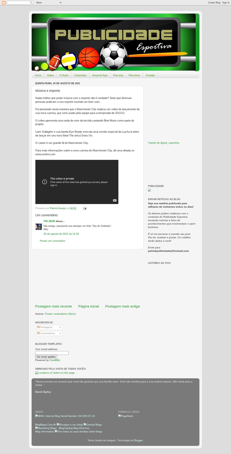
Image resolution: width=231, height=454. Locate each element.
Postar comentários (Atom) (60, 314)
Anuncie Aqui (100, 75)
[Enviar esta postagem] (84, 208)
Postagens (46, 327)
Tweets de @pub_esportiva (163, 142)
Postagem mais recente (53, 306)
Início (38, 75)
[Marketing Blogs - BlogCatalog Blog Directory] (62, 428)
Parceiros (134, 75)
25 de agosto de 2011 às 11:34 (61, 233)
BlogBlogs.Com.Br (46, 424)
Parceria (118, 75)
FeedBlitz (54, 360)
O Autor (64, 75)
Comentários (47, 333)
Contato (150, 75)
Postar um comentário (52, 241)
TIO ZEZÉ (49, 221)
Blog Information (44, 431)
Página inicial (88, 306)
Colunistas (80, 75)
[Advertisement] (87, 276)
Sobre (50, 75)
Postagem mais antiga (122, 306)
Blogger (138, 440)
